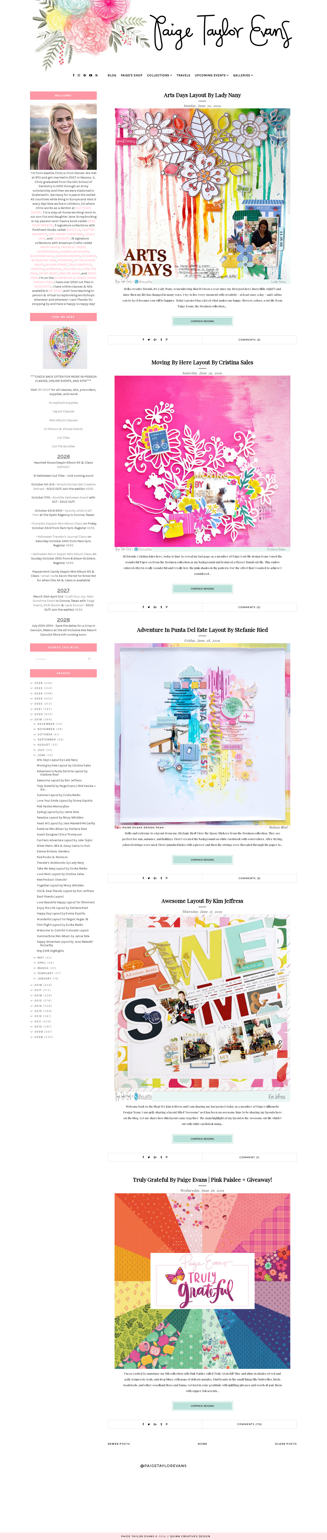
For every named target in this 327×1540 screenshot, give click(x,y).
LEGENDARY (61, 238)
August (44, 744)
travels (183, 75)
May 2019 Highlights (50, 950)
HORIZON (37, 269)
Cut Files (63, 438)
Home (202, 1443)
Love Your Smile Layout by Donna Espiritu (65, 800)
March (44, 968)
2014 (38, 1005)
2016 (38, 995)
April (42, 962)
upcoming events (210, 75)
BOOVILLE (73, 230)
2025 (39, 688)
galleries (241, 75)
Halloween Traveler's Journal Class (62, 537)
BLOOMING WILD (42, 256)
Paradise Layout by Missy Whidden (60, 817)
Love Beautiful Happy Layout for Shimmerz (66, 902)
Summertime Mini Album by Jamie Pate (63, 936)
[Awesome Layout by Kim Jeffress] (202, 1100)
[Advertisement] (63, 1112)
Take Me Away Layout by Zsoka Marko (62, 868)
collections (158, 75)
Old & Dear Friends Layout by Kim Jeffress (65, 891)
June (42, 755)
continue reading (202, 321)
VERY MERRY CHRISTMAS (65, 234)
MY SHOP (55, 291)
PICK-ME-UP (72, 269)
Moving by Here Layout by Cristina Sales (202, 362)
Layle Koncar (74, 605)
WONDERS (65, 260)
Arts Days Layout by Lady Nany (202, 94)
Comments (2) (249, 607)
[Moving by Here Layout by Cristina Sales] (202, 550)
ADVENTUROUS (47, 251)
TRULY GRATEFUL (80, 265)
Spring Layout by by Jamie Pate (58, 812)
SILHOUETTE (42, 286)
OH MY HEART (48, 273)
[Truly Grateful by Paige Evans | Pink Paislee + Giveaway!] (202, 1368)
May (41, 957)
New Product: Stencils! (52, 879)
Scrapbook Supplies (63, 403)
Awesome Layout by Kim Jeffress (202, 900)
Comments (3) (250, 339)
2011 (38, 1021)
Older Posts (286, 1443)
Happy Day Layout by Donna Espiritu (61, 913)
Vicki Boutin (52, 605)
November (47, 729)
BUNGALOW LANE (43, 260)
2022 (39, 703)
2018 (38, 985)
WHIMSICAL (54, 269)
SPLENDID (88, 256)
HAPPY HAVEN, (50, 247)
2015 (38, 1000)
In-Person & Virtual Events (63, 429)
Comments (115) (249, 1424)
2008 (39, 1037)
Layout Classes (63, 411)
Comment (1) (250, 1157)
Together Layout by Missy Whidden (60, 885)
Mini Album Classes (63, 420)
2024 (39, 693)
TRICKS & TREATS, (74, 247)
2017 (38, 990)
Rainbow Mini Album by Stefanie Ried (62, 829)
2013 (38, 1011)
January (45, 978)
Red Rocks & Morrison (52, 857)
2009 (39, 1031)
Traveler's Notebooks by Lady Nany (60, 862)
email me (48, 576)
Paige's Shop (132, 75)
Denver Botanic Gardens (53, 851)
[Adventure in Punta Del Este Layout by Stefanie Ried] (202, 827)
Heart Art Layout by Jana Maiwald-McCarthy (66, 823)
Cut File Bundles (63, 446)
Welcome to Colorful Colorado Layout (63, 930)
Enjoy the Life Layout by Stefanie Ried (62, 908)
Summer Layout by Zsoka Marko (59, 795)
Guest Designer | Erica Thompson (59, 834)
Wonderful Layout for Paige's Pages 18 (62, 919)
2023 (39, 698)
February (46, 973)
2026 (39, 683)
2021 (38, 709)
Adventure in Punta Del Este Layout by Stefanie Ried (202, 629)
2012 (38, 1016)
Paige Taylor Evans (137, 1536)
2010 (38, 1026)
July (42, 750)
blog (112, 75)
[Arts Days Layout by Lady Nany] (202, 283)
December (47, 723)
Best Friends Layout (50, 896)
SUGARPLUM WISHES (74, 251)
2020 (39, 714)
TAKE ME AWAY (69, 273)
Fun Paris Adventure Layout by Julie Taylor (65, 840)
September (47, 739)
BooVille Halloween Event (70, 497)
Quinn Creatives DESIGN (190, 1536)
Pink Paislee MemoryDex (53, 806)
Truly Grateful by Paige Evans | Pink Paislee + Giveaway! (202, 1179)
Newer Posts (119, 1443)
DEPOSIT (63, 467)
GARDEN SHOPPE (68, 256)
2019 (38, 719)
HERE (89, 489)
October (46, 734)
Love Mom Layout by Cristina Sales (60, 874)
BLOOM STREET (56, 265)
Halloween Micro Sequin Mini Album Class (62, 554)
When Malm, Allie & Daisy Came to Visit (63, 845)
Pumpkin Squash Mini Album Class (57, 523)
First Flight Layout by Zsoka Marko (60, 924)
